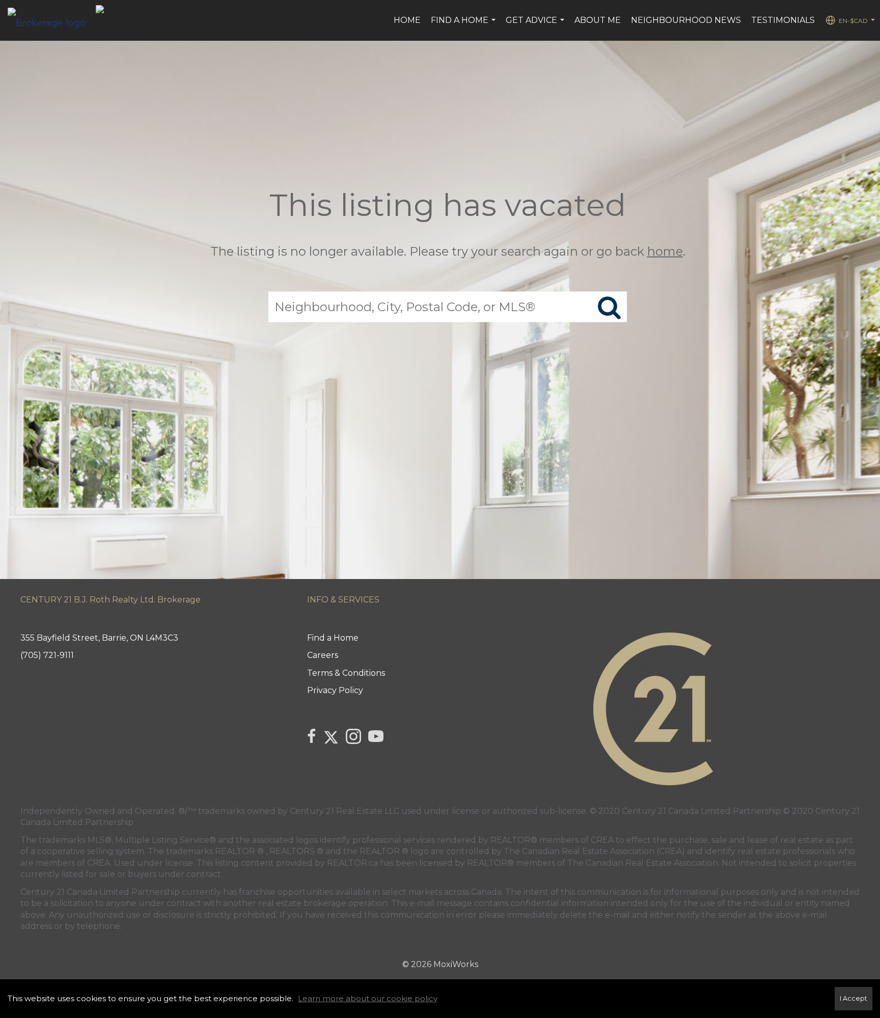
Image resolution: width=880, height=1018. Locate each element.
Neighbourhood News (686, 20)
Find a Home (464, 25)
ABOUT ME (597, 20)
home (665, 250)
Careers (322, 655)
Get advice (536, 25)
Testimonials (783, 20)
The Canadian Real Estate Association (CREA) (594, 851)
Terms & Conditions (346, 673)
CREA (602, 840)
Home (407, 20)
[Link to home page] (52, 20)
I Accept (853, 998)
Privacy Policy (335, 690)
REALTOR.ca (352, 863)
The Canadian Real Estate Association (642, 863)
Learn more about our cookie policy (367, 998)
